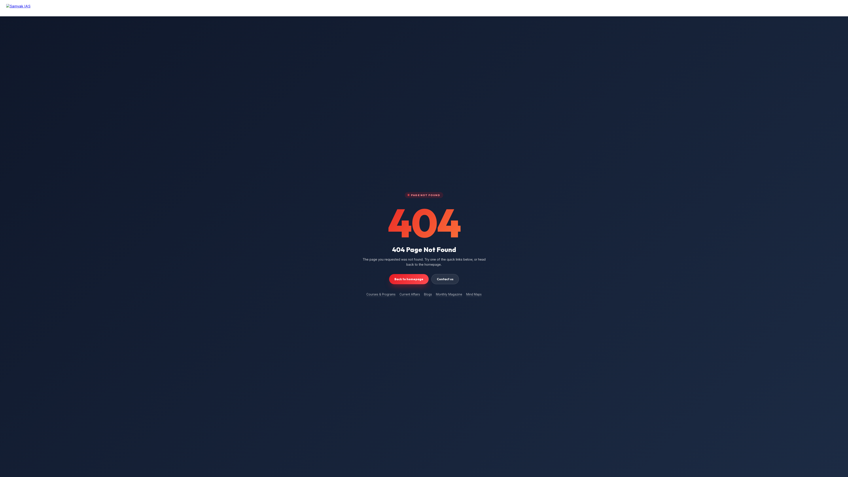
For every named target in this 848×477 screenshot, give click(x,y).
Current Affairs (409, 294)
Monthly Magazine (449, 294)
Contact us (445, 279)
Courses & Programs (381, 294)
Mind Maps (474, 294)
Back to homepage (408, 279)
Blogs (428, 294)
